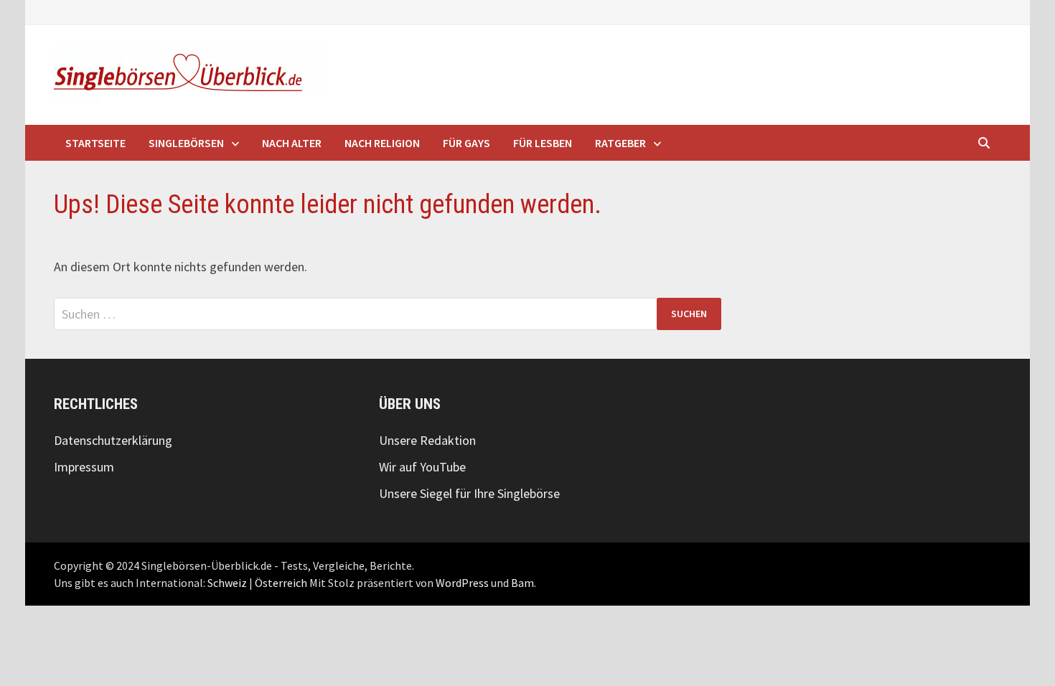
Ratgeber (620, 143)
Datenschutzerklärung (113, 440)
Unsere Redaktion (427, 440)
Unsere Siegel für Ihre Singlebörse (469, 493)
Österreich (281, 582)
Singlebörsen (186, 143)
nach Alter (292, 143)
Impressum (84, 467)
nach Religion (382, 143)
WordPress (462, 582)
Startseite (95, 143)
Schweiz (227, 582)
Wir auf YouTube (422, 467)
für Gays (466, 143)
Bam (522, 582)
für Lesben (542, 143)
